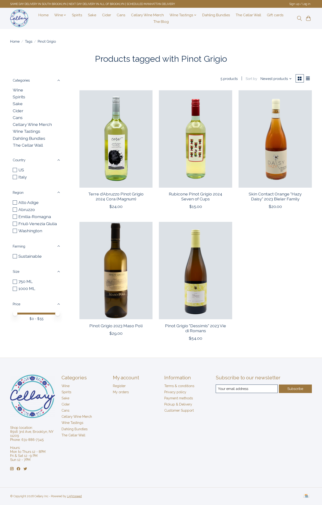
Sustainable (30, 256)
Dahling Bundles (216, 15)
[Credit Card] (306, 496)
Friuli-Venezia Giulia (37, 223)
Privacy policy (175, 392)
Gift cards (275, 15)
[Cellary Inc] (19, 18)
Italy (22, 176)
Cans (121, 15)
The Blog (161, 22)
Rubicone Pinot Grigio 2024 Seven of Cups (195, 196)
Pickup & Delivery (178, 404)
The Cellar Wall (248, 15)
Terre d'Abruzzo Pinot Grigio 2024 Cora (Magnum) (116, 196)
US (21, 169)
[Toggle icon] (299, 18)
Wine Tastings (26, 131)
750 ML (25, 281)
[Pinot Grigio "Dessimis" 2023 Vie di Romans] (195, 270)
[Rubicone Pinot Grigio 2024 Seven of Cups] (195, 139)
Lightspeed (74, 496)
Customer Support (179, 410)
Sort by (251, 79)
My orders (121, 392)
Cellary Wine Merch (147, 15)
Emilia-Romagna (34, 216)
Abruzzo (26, 209)
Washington (30, 230)
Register (119, 386)
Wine (18, 89)
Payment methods (178, 398)
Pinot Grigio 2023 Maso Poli (116, 325)
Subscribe (295, 389)
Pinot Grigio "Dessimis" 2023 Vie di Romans (195, 328)
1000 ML (26, 288)
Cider (106, 15)
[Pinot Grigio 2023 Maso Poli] (116, 270)
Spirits (77, 15)
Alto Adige (28, 202)
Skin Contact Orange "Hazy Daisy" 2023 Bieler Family (275, 196)
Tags (28, 41)
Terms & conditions (179, 386)
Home (43, 15)
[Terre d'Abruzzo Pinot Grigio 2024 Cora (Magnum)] (116, 139)
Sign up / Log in (299, 4)
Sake (92, 15)
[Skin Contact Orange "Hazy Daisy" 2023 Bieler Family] (275, 139)
